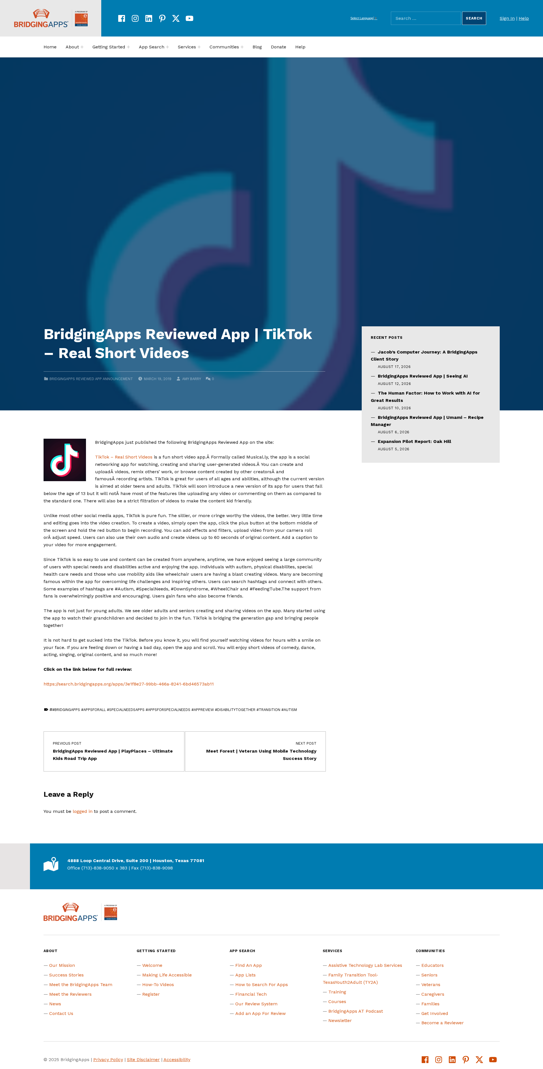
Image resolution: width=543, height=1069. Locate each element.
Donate (278, 47)
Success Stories (66, 975)
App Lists (245, 975)
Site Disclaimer (143, 1059)
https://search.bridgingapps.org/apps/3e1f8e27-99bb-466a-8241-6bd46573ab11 (129, 684)
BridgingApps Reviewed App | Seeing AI (423, 376)
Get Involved (434, 1013)
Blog (257, 47)
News (55, 1003)
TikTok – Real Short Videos (123, 457)
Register (151, 994)
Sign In (507, 18)
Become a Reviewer (442, 1022)
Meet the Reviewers (70, 994)
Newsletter (340, 1020)
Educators (432, 965)
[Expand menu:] (82, 47)
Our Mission (62, 965)
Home (50, 47)
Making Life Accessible (167, 975)
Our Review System (256, 1003)
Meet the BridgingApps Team (80, 984)
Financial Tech (251, 994)
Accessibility (176, 1059)
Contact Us (61, 1013)
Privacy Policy (108, 1059)
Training (337, 992)
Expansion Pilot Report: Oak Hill (414, 441)
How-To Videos (158, 984)
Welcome (152, 965)
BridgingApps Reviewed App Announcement (91, 379)
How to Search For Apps (261, 984)
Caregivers (432, 994)
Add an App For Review (260, 1013)
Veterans (430, 984)
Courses (337, 1001)
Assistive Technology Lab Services (365, 965)
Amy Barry (191, 379)
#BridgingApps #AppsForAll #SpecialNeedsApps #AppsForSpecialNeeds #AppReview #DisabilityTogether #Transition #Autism (174, 710)
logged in (82, 811)
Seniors (429, 975)
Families (430, 1003)
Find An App (248, 965)
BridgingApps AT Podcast (355, 1011)
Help (524, 18)
